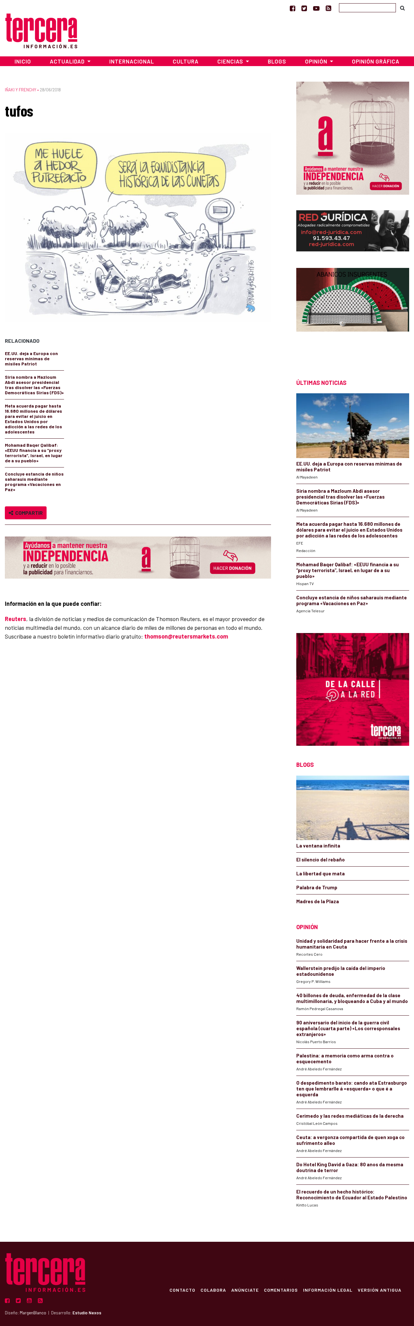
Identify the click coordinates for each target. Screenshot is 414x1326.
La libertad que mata (320, 873)
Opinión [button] (317, 61)
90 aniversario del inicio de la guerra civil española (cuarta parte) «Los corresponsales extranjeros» (348, 1028)
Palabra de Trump (316, 887)
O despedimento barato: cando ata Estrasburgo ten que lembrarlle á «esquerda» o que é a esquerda (351, 1088)
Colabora (213, 1289)
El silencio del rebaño (320, 859)
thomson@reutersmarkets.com (186, 636)
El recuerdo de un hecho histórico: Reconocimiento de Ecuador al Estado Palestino (351, 1194)
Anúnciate (245, 1289)
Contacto (182, 1289)
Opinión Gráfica (375, 61)
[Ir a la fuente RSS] (328, 8)
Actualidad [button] (68, 61)
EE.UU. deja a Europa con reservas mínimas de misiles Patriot (31, 358)
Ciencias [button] (231, 61)
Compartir (28, 513)
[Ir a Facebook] (292, 8)
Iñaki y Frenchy (20, 89)
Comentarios (281, 1289)
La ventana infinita (318, 845)
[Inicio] (41, 30)
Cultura (186, 61)
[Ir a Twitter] (304, 8)
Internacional (131, 61)
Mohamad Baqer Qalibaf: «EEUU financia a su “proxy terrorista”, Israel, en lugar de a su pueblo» (33, 452)
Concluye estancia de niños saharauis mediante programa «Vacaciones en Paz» (34, 481)
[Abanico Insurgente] (352, 312)
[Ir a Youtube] (316, 8)
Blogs (277, 61)
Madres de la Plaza (317, 901)
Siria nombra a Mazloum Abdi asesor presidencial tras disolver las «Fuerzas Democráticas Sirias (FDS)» (34, 384)
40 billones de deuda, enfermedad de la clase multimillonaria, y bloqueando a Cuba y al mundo (352, 998)
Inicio (23, 61)
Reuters (15, 618)
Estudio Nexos (86, 1312)
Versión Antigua (379, 1289)
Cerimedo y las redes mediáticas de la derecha (350, 1116)
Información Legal (328, 1289)
